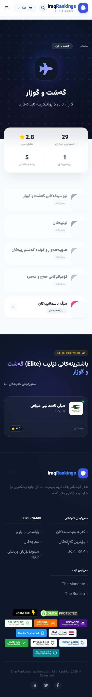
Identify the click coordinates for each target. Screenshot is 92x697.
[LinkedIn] (34, 685)
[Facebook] (58, 685)
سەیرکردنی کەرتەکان (22, 384)
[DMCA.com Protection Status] (59, 613)
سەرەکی (84, 46)
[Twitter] (46, 685)
